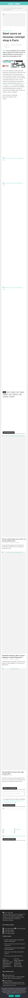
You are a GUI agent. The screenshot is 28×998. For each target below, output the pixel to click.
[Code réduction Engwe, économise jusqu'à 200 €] (14, 836)
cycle (8, 392)
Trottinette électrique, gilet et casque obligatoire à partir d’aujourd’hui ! (13, 656)
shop (20, 394)
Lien (3, 967)
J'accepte (11, 995)
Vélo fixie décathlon (18, 966)
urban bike (5, 396)
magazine (5, 394)
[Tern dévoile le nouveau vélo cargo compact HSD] (14, 719)
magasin (22, 392)
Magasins (9, 8)
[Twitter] (20, 928)
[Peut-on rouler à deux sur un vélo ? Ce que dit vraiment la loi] (14, 486)
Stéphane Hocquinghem (16, 44)
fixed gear (13, 392)
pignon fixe (15, 394)
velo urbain (12, 396)
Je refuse (17, 995)
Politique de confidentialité (16, 993)
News (9, 30)
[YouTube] (8, 931)
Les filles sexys (17, 961)
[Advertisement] (14, 414)
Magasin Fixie (6, 960)
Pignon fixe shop (17, 964)
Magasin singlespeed (18, 960)
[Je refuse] (26, 992)
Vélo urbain (16, 958)
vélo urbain (10, 85)
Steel (4, 50)
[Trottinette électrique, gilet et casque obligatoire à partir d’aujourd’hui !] (14, 602)
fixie (17, 392)
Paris (10, 394)
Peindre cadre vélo (7, 963)
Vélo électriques (17, 963)
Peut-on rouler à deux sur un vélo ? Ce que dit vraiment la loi (14, 540)
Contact (4, 958)
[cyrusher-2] (14, 817)
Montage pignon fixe (7, 966)
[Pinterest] (8, 930)
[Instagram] (9, 933)
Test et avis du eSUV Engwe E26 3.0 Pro (13, 956)
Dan (11, 775)
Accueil (4, 8)
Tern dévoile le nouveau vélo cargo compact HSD (13, 773)
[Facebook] (9, 928)
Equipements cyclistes (8, 961)
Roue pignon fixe (6, 964)
